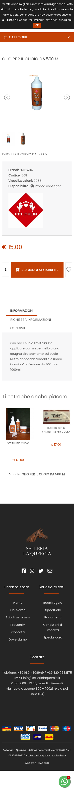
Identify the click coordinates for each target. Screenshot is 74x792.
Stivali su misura (18, 617)
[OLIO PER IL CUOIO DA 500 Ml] (37, 118)
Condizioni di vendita (52, 627)
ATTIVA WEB (42, 763)
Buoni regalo (52, 602)
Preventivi (17, 625)
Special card (52, 637)
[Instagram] (32, 571)
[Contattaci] (49, 571)
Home (18, 602)
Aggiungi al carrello (40, 270)
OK (37, 25)
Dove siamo (18, 639)
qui (69, 20)
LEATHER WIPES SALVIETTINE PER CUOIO (56, 429)
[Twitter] (40, 571)
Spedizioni (53, 610)
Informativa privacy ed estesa (47, 755)
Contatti (18, 632)
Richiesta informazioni (30, 319)
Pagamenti (52, 617)
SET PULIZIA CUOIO (18, 443)
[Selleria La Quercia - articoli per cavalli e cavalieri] (20, 29)
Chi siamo (17, 610)
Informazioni (21, 310)
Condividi (18, 328)
